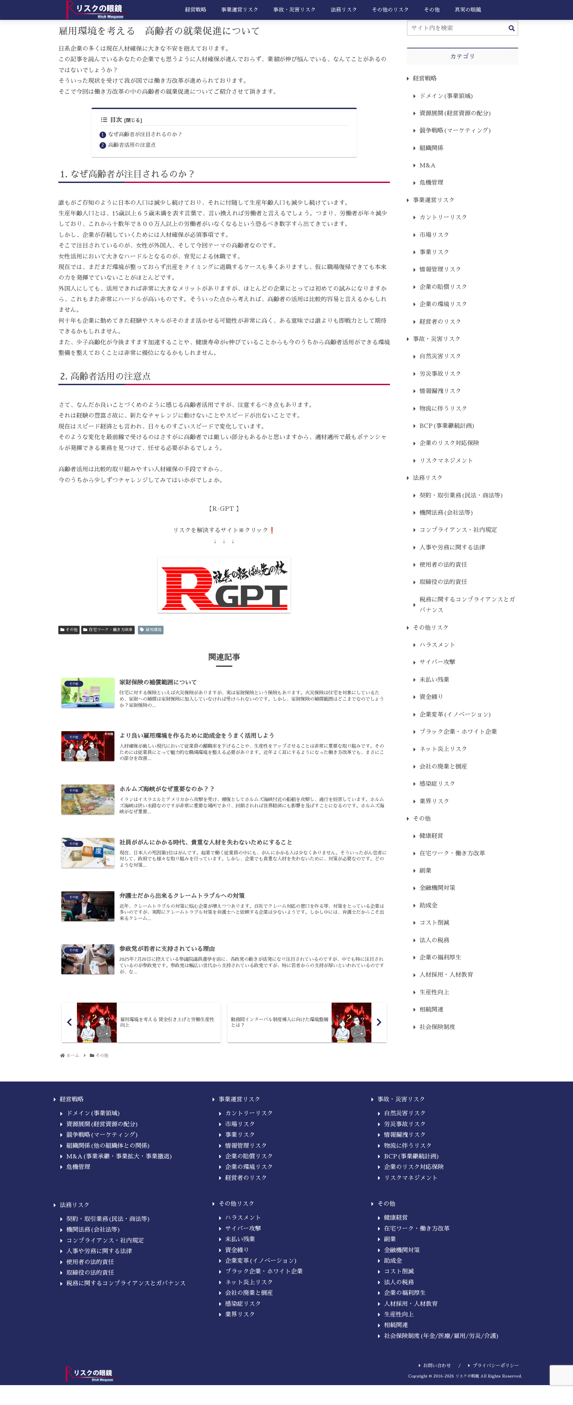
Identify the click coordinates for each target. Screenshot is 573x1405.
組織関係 (431, 148)
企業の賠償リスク (443, 287)
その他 (72, 630)
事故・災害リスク (437, 339)
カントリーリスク (443, 217)
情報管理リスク (440, 269)
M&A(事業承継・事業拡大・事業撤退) (119, 1156)
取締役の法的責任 (443, 582)
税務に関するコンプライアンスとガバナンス (467, 605)
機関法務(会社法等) (446, 513)
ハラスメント (437, 645)
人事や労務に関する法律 (452, 548)
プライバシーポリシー (496, 1365)
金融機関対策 (437, 888)
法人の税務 (434, 940)
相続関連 (431, 1010)
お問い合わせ (437, 1365)
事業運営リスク (434, 200)
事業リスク (434, 252)
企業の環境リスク (443, 304)
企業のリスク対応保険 (449, 443)
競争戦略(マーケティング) (455, 131)
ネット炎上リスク (443, 749)
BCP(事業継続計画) (447, 426)
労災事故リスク (440, 374)
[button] (511, 28)
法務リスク (428, 478)
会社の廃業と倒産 (443, 767)
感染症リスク (437, 784)
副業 (425, 871)
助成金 (428, 905)
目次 (116, 120)
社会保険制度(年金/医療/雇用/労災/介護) (441, 1336)
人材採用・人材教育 (446, 975)
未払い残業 (434, 680)
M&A (427, 165)
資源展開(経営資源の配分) (455, 113)
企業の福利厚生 (440, 958)
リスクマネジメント (446, 461)
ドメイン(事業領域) (446, 96)
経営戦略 (425, 79)
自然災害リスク (440, 356)
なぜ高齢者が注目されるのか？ (145, 134)
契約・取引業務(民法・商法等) (461, 495)
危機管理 (431, 183)
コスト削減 (434, 923)
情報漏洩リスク (440, 391)
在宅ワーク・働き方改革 (111, 630)
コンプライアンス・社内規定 (458, 530)
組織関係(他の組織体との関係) (108, 1146)
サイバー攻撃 (437, 662)
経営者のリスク (440, 322)
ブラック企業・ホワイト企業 (458, 732)
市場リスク (434, 235)
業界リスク (434, 801)
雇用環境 (153, 630)
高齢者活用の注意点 (132, 145)
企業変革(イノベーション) (455, 715)
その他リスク (431, 628)
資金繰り (431, 697)
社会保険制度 (437, 1027)
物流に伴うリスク (443, 409)
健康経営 (431, 836)
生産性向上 (434, 992)
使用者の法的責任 (443, 565)
